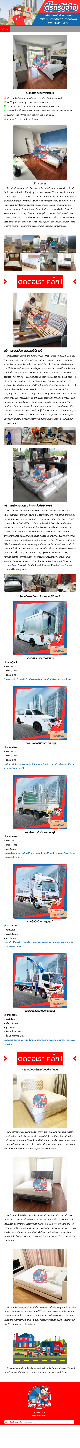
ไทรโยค (37, 106)
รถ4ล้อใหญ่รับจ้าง (42, 221)
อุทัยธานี (39, 110)
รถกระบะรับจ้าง (28, 221)
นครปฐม (68, 110)
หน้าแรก (5, 29)
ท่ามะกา (49, 106)
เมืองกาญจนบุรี (26, 106)
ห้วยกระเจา (16, 209)
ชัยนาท (62, 110)
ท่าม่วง (43, 106)
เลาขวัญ (56, 106)
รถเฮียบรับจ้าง (69, 221)
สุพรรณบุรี (53, 110)
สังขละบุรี (26, 209)
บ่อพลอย (7, 209)
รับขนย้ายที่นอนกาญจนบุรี (17, 188)
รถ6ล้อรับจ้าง (56, 221)
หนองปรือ (34, 209)
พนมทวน (67, 205)
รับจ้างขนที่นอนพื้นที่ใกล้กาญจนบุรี (21, 110)
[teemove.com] (39, 1409)
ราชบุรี (46, 110)
